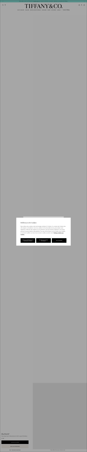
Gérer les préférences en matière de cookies (27, 240)
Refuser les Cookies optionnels (43, 240)
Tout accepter (59, 240)
